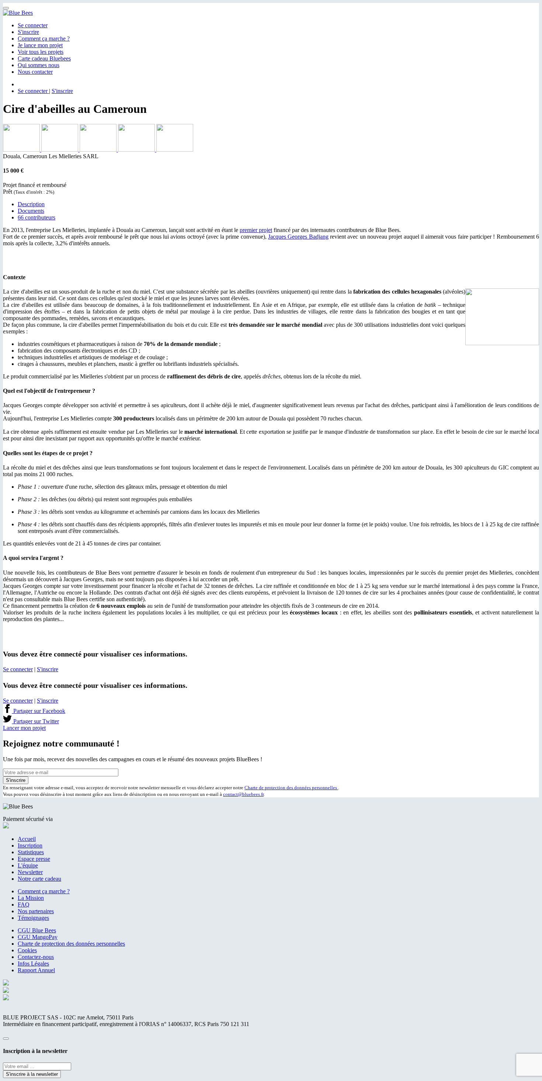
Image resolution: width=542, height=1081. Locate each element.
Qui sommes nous (38, 65)
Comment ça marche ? (44, 38)
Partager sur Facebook (38, 711)
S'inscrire (28, 32)
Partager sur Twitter (35, 721)
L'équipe (28, 865)
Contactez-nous (36, 957)
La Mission (31, 898)
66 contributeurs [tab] (36, 217)
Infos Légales (33, 963)
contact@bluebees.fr (243, 794)
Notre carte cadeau (39, 879)
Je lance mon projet (40, 45)
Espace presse (34, 859)
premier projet (256, 230)
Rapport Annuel (36, 970)
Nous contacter (35, 72)
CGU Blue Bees (37, 930)
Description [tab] (31, 204)
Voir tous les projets (40, 52)
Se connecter (33, 25)
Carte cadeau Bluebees (44, 58)
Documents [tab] (31, 211)
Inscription (30, 845)
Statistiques (31, 852)
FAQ (23, 904)
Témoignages (33, 918)
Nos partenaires (36, 911)
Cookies (27, 950)
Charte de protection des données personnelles (291, 787)
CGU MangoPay (38, 937)
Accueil (27, 839)
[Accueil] (18, 13)
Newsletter (30, 872)
